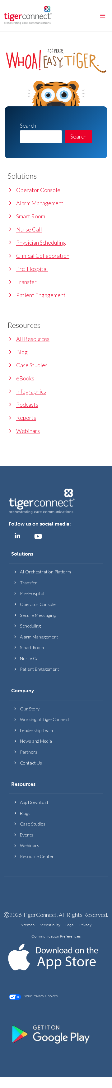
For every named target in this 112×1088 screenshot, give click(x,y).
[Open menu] (102, 15)
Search (78, 136)
